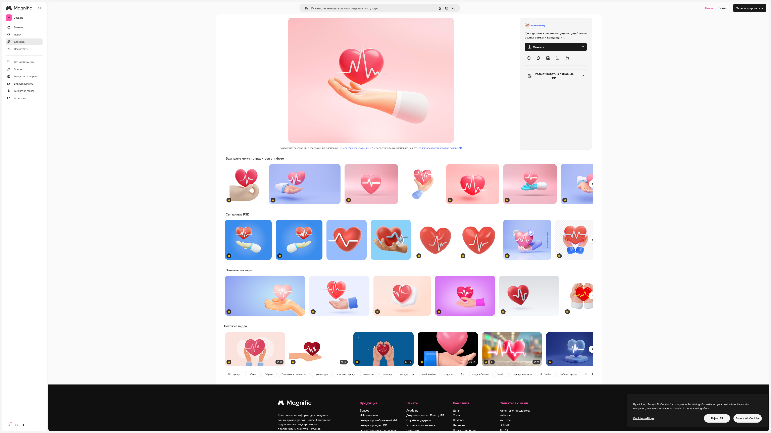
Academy (412, 410)
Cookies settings (643, 418)
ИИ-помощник (369, 415)
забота (252, 374)
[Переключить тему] (23, 425)
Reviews (458, 420)
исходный (315, 25)
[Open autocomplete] (305, 8)
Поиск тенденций (464, 430)
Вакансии (459, 425)
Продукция (368, 403)
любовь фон (429, 374)
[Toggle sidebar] (39, 8)
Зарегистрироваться (749, 8)
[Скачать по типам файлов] (583, 47)
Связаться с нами (514, 403)
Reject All (717, 418)
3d (462, 374)
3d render (546, 374)
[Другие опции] (577, 58)
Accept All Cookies (748, 418)
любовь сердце (568, 374)
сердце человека (522, 374)
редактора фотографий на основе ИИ (440, 148)
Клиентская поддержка (515, 410)
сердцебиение (480, 374)
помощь (387, 374)
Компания (461, 403)
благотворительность (294, 374)
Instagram (506, 415)
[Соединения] (9, 425)
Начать (412, 403)
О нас (457, 415)
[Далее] (592, 184)
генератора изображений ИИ (356, 148)
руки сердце (321, 374)
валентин (368, 374)
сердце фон (407, 374)
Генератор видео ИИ (373, 425)
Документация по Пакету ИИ (425, 415)
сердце (449, 374)
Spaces (364, 410)
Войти (723, 8)
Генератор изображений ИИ (378, 420)
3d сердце (234, 374)
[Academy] (16, 425)
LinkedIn (505, 425)
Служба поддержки (418, 420)
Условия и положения (420, 425)
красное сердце (346, 374)
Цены (709, 8)
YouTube (505, 420)
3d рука (269, 374)
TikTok (504, 430)
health (501, 374)
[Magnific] (295, 404)
